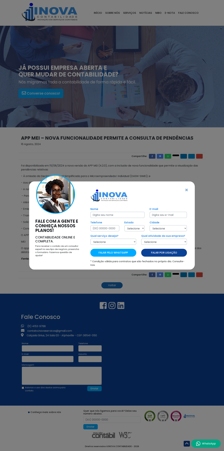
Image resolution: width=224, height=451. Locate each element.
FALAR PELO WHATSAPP (113, 253)
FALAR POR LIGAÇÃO (164, 253)
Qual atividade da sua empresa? (163, 236)
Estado (129, 222)
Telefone (96, 222)
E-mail (154, 209)
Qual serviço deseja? (104, 236)
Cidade (154, 222)
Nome (94, 209)
